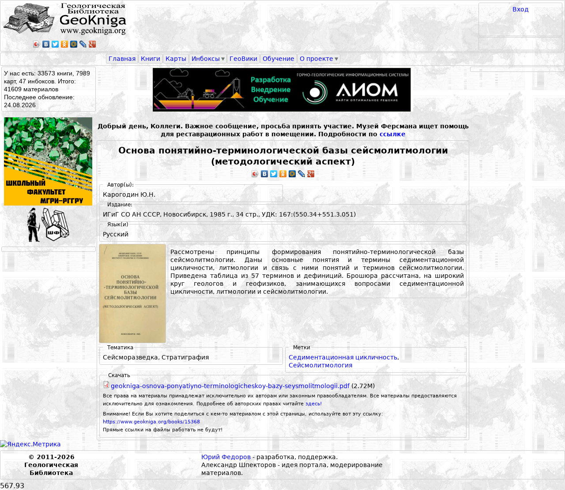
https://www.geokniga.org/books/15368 (151, 422)
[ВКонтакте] (46, 44)
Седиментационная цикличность (343, 357)
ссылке (393, 134)
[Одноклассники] (64, 44)
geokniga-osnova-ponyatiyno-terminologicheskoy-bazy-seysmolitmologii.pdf (230, 385)
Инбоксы (206, 58)
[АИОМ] (283, 90)
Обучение (278, 58)
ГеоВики (243, 58)
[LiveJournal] (83, 44)
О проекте (316, 58)
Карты (176, 58)
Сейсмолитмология (320, 365)
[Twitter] (55, 44)
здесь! (313, 404)
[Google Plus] (92, 44)
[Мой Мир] (74, 44)
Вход (520, 9)
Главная (122, 58)
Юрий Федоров (226, 456)
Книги (150, 58)
